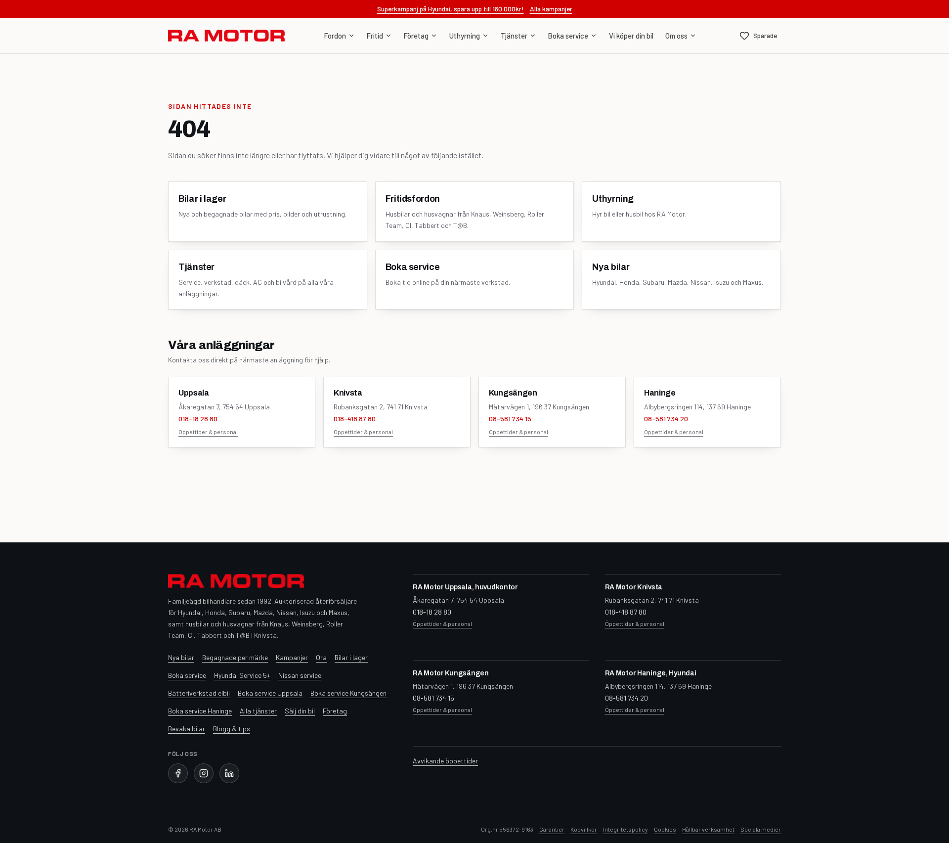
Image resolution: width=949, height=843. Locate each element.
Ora (321, 657)
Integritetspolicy (625, 829)
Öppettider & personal (208, 431)
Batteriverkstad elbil (199, 693)
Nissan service (299, 675)
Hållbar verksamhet (708, 829)
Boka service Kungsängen (348, 693)
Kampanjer (292, 657)
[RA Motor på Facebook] (178, 773)
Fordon (335, 35)
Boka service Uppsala (270, 693)
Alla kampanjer (551, 8)
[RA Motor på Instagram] (204, 773)
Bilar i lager (351, 657)
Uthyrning (464, 35)
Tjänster (514, 35)
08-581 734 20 (666, 418)
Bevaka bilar (186, 728)
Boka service (568, 35)
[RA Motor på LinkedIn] (229, 773)
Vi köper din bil (631, 35)
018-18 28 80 (197, 418)
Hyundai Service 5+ (242, 675)
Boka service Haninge (200, 711)
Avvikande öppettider (445, 760)
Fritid (375, 35)
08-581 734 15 (510, 418)
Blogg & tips (231, 728)
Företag (416, 35)
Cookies (665, 829)
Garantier (551, 829)
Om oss (676, 35)
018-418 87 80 (355, 418)
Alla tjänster (258, 711)
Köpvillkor (583, 829)
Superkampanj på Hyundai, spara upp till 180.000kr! (450, 8)
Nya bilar (181, 657)
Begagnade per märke (235, 657)
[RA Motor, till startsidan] (226, 36)
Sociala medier (760, 829)
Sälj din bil (300, 711)
